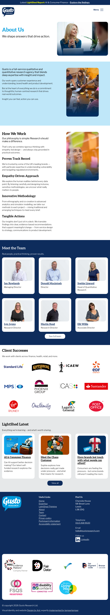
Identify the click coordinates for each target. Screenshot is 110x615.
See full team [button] (55, 336)
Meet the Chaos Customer (49, 459)
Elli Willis (82, 324)
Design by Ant (33, 610)
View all (57, 483)
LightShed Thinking (48, 506)
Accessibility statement (50, 524)
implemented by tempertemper (63, 610)
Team (41, 512)
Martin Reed (48, 324)
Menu (96, 10)
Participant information (49, 521)
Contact (42, 515)
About (42, 509)
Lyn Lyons (10, 324)
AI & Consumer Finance (17, 457)
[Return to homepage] (8, 13)
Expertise (43, 503)
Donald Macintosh (51, 283)
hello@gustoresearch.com (87, 530)
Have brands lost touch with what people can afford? (90, 460)
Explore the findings (79, 2)
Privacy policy (45, 518)
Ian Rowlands (12, 283)
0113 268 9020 (82, 523)
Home (41, 501)
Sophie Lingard (85, 283)
